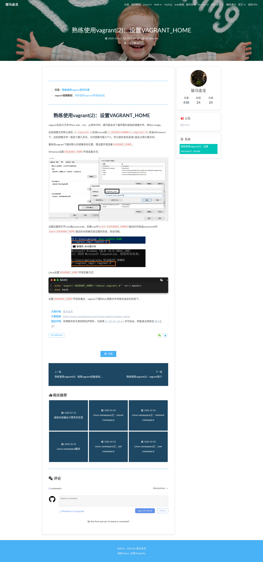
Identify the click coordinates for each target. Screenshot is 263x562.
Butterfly (140, 553)
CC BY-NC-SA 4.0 (114, 321)
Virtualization (151, 38)
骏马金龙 (68, 311)
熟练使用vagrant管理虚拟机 (90, 95)
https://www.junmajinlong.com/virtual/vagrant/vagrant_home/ (96, 316)
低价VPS (185, 125)
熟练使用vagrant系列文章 (75, 90)
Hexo (126, 553)
